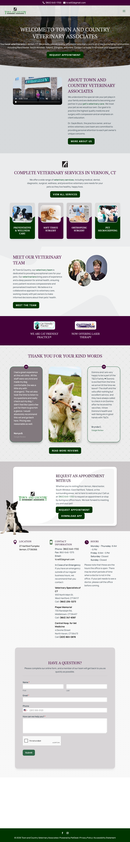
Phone (26, 706)
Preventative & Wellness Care (22, 230)
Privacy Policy (86, 837)
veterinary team (44, 269)
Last (68, 690)
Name (26, 682)
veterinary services (64, 179)
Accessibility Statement (105, 837)
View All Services (65, 194)
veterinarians (29, 276)
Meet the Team (26, 305)
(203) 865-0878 (67, 636)
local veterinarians (15, 44)
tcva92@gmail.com (65, 559)
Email (26, 695)
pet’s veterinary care (93, 103)
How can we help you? (34, 716)
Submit (28, 752)
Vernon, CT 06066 (28, 549)
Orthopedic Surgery (79, 229)
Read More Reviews (65, 450)
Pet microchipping (107, 229)
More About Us (81, 141)
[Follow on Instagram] (68, 833)
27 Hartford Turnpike (29, 546)
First (24, 690)
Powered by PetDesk (69, 837)
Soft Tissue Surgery (51, 229)
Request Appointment (65, 54)
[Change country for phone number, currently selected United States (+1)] (25, 710)
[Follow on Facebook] (62, 833)
